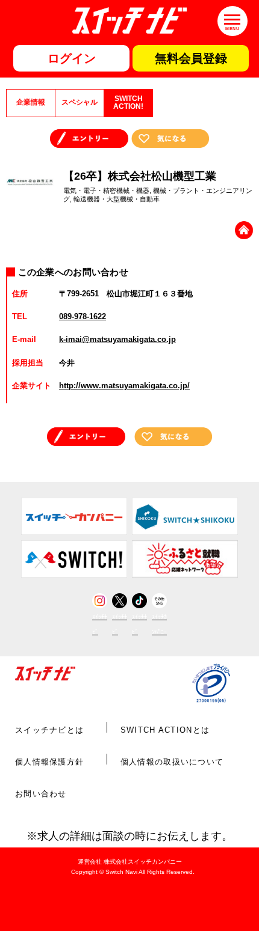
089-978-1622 (82, 316)
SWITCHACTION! (128, 102)
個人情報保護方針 (49, 761)
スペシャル (79, 102)
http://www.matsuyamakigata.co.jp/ (124, 385)
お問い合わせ (41, 793)
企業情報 (30, 102)
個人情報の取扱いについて (172, 761)
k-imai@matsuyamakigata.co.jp (117, 339)
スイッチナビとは (49, 729)
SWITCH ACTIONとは (165, 729)
